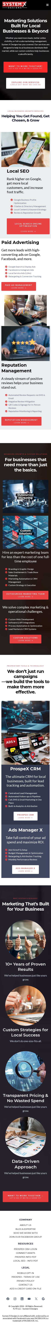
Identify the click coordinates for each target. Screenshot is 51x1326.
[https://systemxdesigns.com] (14, 5)
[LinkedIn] (22, 1298)
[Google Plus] (43, 1298)
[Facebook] (7, 1298)
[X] (36, 1298)
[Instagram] (14, 1298)
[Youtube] (29, 1298)
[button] (47, 5)
